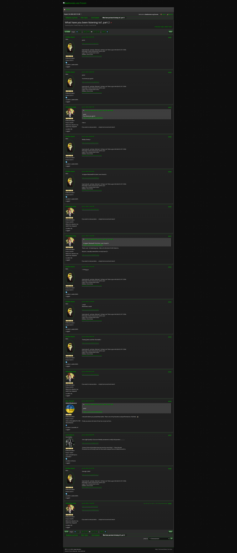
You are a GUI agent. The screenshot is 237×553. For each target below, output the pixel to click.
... (82, 32)
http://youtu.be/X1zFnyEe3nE (90, 43)
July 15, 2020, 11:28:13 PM (88, 266)
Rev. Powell (70, 401)
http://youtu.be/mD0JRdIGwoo (90, 510)
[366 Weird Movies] (66, 425)
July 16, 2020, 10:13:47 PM (88, 468)
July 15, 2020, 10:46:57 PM (88, 107)
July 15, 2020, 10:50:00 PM (88, 136)
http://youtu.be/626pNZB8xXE (90, 178)
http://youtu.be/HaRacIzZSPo (90, 143)
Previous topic (159, 27)
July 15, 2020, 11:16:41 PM (88, 206)
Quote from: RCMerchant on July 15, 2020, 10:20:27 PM (99, 404)
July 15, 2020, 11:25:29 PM (88, 236)
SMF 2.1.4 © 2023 (69, 549)
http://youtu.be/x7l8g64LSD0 (90, 443)
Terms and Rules (163, 549)
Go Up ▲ (170, 549)
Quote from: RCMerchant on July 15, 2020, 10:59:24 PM (99, 239)
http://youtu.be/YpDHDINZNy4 (90, 209)
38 (84, 32)
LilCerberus (70, 435)
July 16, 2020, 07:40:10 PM (88, 401)
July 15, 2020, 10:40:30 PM (88, 72)
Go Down (67, 32)
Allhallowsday (71, 107)
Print (170, 32)
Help (156, 549)
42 (98, 32)
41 (95, 32)
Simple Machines (77, 549)
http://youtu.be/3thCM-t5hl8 (90, 506)
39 (88, 32)
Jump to (146, 538)
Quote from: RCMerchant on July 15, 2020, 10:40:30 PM (99, 110)
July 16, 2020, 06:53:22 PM (88, 371)
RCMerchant (70, 37)
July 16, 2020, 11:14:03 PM (88, 503)
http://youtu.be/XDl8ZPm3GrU (90, 343)
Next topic (168, 27)
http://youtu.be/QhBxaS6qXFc (90, 310)
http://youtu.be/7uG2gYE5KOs (90, 82)
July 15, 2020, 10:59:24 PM (88, 171)
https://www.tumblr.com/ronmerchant (92, 56)
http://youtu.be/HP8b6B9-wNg (90, 255)
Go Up (66, 531)
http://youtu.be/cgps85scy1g (90, 475)
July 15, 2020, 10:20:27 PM (88, 37)
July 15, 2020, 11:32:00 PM (88, 301)
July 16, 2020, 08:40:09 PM (88, 435)
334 (103, 32)
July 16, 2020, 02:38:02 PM (88, 336)
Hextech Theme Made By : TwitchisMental (75, 551)
